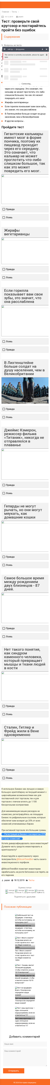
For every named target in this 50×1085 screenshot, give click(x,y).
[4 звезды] (40, 890)
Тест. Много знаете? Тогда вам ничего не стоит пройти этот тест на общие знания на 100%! (24, 955)
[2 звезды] (20, 890)
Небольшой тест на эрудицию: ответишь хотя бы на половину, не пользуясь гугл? (25, 929)
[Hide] (46, 49)
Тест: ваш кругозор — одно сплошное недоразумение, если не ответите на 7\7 (25, 1022)
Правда (10, 209)
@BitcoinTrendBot (24, 859)
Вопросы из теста (11, 45)
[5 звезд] (10, 893)
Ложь (9, 217)
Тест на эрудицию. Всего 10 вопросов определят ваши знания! (25, 1000)
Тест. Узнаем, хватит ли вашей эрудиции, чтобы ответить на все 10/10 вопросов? (24, 979)
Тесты (32, 880)
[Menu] (4, 49)
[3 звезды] (30, 890)
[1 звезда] (10, 890)
